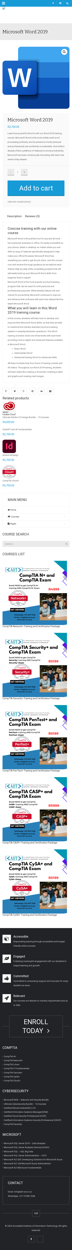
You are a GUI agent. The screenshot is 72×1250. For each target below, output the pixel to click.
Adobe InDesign (10, 455)
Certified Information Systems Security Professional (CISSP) (32, 1120)
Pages (13, 523)
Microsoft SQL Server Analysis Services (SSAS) (26, 1147)
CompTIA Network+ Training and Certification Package (31, 626)
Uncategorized (24, 202)
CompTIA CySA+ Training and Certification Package (30, 915)
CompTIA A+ (10, 1056)
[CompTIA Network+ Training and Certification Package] (35, 593)
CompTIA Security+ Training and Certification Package (31, 698)
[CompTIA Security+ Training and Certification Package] (35, 665)
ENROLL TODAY (35, 1026)
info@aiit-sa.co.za (23, 1191)
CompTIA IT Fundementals (16, 1068)
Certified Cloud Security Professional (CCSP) (25, 1116)
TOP (36, 1213)
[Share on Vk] (41, 391)
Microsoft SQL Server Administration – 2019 (25, 1155)
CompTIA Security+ (13, 1072)
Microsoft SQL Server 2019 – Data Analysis (24, 1143)
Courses (15, 516)
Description (14, 216)
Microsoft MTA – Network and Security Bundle (26, 1100)
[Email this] (50, 391)
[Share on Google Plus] (23, 391)
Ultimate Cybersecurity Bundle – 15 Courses (25, 1104)
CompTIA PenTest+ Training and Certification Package (31, 770)
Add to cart (36, 188)
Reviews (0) (32, 216)
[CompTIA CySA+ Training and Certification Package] (35, 881)
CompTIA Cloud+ (11, 480)
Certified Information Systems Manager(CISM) (26, 1112)
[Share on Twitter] (14, 391)
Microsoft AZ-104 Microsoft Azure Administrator (27, 1163)
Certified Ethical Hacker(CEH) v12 (19, 1108)
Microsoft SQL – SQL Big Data (18, 1151)
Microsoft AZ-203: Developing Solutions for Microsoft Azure (33, 1159)
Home (13, 510)
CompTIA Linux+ (12, 1064)
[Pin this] (32, 391)
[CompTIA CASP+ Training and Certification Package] (35, 809)
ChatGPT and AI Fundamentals (17, 429)
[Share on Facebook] (6, 391)
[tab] (15, 216)
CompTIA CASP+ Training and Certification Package (30, 842)
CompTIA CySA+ (12, 1076)
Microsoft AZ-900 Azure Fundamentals (22, 1167)
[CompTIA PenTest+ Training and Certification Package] (35, 737)
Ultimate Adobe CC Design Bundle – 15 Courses (26, 417)
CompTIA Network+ (13, 1060)
